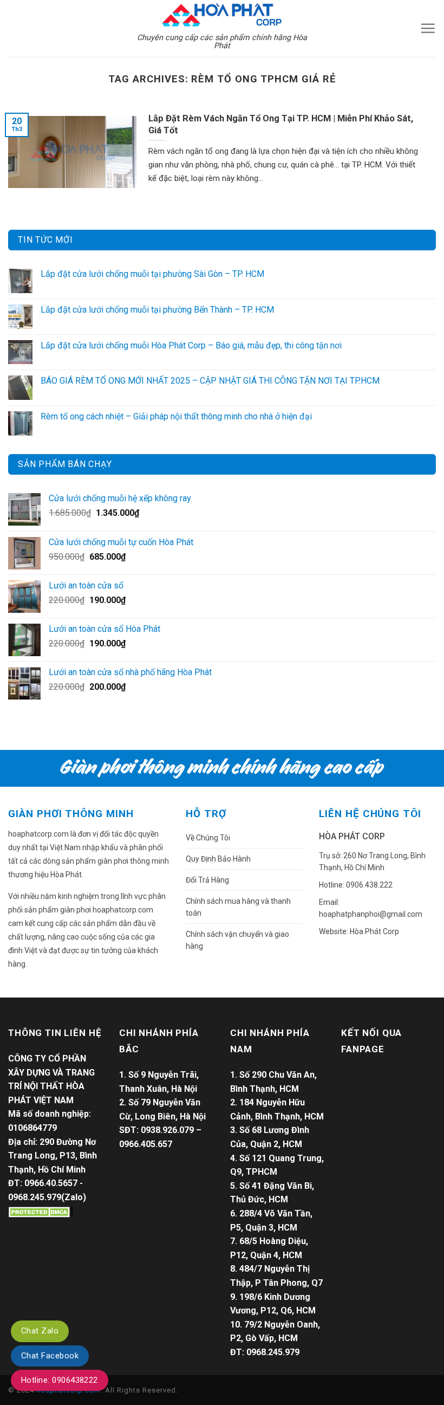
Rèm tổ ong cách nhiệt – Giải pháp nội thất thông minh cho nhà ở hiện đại (176, 416)
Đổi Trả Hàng (207, 880)
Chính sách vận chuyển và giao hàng (237, 940)
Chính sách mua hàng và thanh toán (238, 907)
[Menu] (428, 28)
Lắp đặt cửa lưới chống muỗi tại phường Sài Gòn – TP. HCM (152, 274)
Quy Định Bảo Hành (218, 858)
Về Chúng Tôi (208, 837)
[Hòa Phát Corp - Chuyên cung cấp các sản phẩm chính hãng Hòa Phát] (222, 14)
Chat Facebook (50, 1356)
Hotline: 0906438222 (59, 1380)
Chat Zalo (39, 1331)
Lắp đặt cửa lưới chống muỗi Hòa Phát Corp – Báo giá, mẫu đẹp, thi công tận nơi (191, 345)
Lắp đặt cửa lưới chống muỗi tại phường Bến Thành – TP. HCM (157, 310)
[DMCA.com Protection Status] (40, 1211)
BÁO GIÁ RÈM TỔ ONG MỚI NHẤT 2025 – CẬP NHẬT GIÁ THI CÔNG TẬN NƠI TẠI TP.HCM (210, 380)
